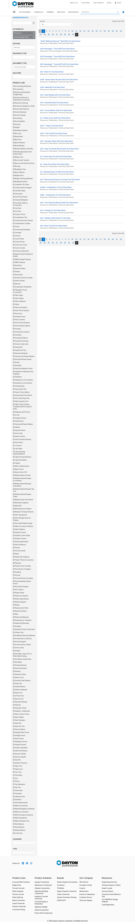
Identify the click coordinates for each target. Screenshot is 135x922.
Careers (82, 888)
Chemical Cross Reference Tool (111, 895)
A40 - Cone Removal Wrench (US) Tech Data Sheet (59, 202)
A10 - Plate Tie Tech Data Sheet (51, 72)
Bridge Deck (16, 885)
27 (57, 34)
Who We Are (83, 882)
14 (88, 31)
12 (80, 31)
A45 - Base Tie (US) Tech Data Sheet (53, 226)
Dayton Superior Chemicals (66, 891)
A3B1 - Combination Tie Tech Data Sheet (55, 195)
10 (72, 31)
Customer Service (85, 897)
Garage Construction (42, 882)
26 (53, 34)
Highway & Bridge (41, 907)
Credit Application (108, 905)
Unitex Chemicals (63, 894)
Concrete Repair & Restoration (41, 903)
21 (117, 31)
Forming (50, 12)
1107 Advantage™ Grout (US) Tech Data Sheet (57, 56)
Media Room (83, 891)
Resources (73, 12)
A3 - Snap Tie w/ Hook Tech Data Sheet (54, 164)
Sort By (42, 21)
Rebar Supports (17, 891)
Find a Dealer (98, 3)
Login (119, 3)
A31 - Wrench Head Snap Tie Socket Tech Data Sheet (60, 179)
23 (41, 34)
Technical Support (85, 900)
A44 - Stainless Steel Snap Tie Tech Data (55, 218)
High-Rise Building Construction (41, 892)
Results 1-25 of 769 (118, 21)
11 (76, 31)
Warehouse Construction (43, 885)
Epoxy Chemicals (18, 900)
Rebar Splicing (17, 897)
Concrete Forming (18, 909)
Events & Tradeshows (87, 894)
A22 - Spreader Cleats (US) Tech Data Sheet (56, 141)
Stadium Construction (42, 888)
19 (109, 31)
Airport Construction (42, 910)
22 (121, 31)
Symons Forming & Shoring (66, 897)
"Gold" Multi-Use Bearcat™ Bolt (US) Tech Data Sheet (60, 41)
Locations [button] (85, 3)
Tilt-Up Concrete (18, 894)
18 (105, 31)
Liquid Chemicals (18, 903)
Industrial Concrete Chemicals (41, 898)
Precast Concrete (18, 888)
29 (65, 34)
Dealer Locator (107, 888)
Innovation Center (85, 885)
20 (113, 31)
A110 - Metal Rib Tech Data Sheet (52, 87)
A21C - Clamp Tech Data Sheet (51, 126)
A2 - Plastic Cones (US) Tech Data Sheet (55, 118)
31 (73, 34)
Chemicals (38, 12)
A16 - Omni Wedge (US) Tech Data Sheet (55, 95)
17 (100, 31)
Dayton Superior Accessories (67, 882)
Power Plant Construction (44, 913)
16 (96, 31)
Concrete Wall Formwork (21, 882)
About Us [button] (73, 3)
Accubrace (61, 885)
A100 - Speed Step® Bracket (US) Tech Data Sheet (59, 79)
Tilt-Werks (60, 888)
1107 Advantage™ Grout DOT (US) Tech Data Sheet (59, 64)
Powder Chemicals (19, 906)
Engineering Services (109, 882)
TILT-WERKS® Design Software (110, 900)
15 (92, 31)
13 (84, 31)
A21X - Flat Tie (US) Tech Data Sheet (53, 133)
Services (61, 12)
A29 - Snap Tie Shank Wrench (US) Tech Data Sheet (59, 149)
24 (45, 34)
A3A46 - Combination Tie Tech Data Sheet (55, 187)
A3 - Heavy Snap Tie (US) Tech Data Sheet (56, 156)
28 (61, 34)
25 (49, 34)
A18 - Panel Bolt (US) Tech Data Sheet (54, 102)
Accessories (25, 12)
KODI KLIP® (61, 900)
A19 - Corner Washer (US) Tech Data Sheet (56, 110)
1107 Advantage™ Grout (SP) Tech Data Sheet (57, 49)
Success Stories (107, 891)
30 (69, 34)
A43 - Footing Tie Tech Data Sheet (53, 210)
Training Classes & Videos (111, 885)
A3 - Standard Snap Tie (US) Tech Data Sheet (57, 172)
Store (109, 3)
